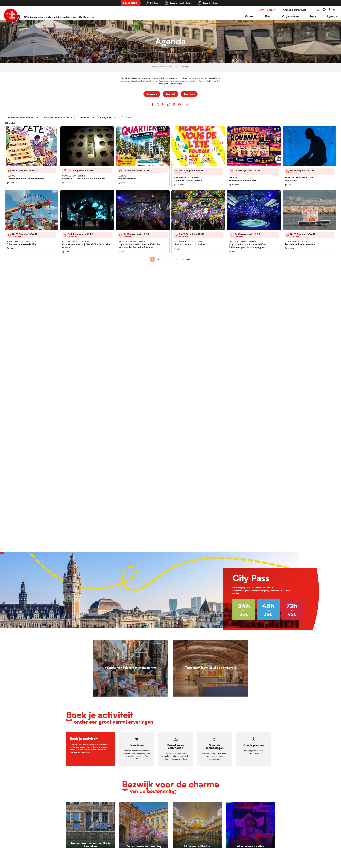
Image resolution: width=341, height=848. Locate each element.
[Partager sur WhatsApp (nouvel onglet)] (168, 104)
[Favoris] (324, 9)
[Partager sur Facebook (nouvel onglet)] (152, 104)
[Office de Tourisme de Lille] (12, 17)
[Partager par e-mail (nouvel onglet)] (179, 104)
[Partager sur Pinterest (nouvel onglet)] (174, 104)
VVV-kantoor (267, 10)
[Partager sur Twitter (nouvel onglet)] (158, 104)
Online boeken (130, 3)
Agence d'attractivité (294, 10)
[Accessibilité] (329, 9)
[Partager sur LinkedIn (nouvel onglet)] (163, 104)
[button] (249, 16)
